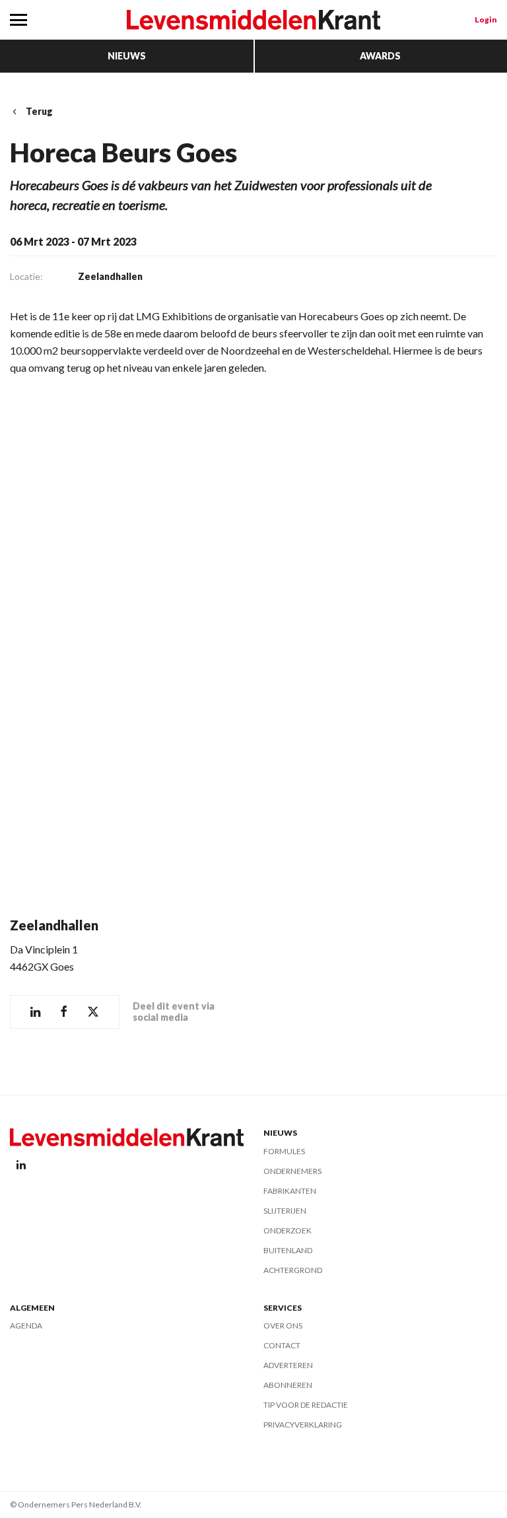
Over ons (282, 1325)
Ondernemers (292, 1171)
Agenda (26, 1325)
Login (486, 19)
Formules (284, 1151)
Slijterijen (284, 1211)
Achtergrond (292, 1270)
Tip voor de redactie (305, 1405)
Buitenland (287, 1250)
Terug (39, 111)
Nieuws (127, 55)
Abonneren (287, 1385)
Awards (380, 55)
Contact (281, 1345)
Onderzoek (287, 1230)
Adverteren (288, 1365)
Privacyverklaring (302, 1425)
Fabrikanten (289, 1191)
